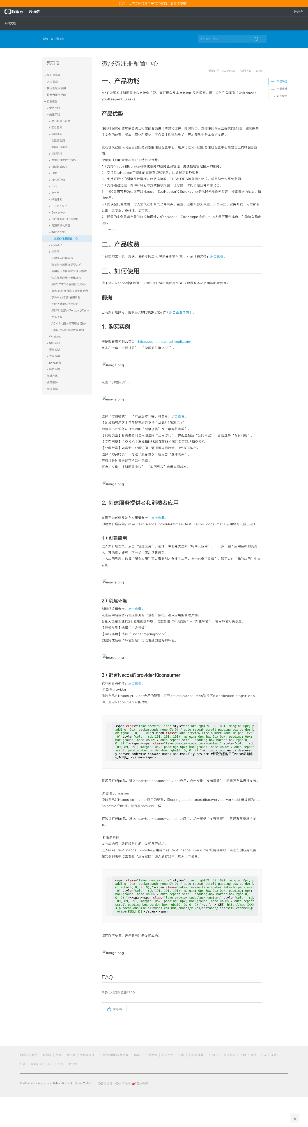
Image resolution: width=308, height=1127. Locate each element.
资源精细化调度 (60, 225)
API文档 (10, 23)
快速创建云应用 (56, 88)
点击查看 (216, 256)
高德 (254, 1054)
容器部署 (56, 134)
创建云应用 (58, 140)
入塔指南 (52, 81)
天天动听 (36, 1063)
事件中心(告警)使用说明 (65, 297)
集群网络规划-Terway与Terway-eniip (71, 310)
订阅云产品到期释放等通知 (67, 330)
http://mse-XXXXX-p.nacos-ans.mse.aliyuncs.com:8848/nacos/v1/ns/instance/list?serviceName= (184, 906)
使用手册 (54, 108)
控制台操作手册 (56, 94)
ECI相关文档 (59, 206)
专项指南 (52, 388)
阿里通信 (229, 1054)
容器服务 (52, 101)
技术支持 (124, 1083)
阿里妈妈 (151, 1054)
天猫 (59, 1054)
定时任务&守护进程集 (64, 219)
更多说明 (54, 349)
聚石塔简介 (53, 75)
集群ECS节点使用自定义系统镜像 (71, 284)
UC (263, 1054)
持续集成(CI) (59, 166)
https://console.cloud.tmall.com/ (164, 341)
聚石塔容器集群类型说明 (66, 264)
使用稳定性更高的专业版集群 (69, 271)
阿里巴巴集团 (29, 1054)
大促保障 (54, 356)
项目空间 (56, 127)
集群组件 (56, 153)
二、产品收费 (279, 88)
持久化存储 (58, 179)
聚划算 (71, 1054)
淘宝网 (46, 1054)
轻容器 (55, 251)
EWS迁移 (55, 362)
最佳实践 (54, 114)
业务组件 (52, 382)
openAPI (56, 245)
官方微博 (142, 1083)
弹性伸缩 (56, 199)
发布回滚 (56, 317)
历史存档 (54, 369)
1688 (137, 1054)
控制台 (298, 12)
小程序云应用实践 (62, 258)
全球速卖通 (87, 1054)
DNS (54, 186)
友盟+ (275, 1054)
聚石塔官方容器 (60, 121)
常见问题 (54, 343)
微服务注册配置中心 (66, 238)
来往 (50, 1063)
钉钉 (61, 1063)
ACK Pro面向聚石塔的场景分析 (70, 323)
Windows (55, 336)
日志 (54, 173)
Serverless (58, 212)
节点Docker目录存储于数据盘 (69, 290)
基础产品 (52, 375)
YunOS (213, 1054)
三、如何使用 (279, 96)
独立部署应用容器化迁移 (66, 277)
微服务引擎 (58, 232)
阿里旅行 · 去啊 (173, 1054)
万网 (243, 1054)
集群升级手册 (59, 147)
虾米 (23, 1063)
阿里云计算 (196, 1054)
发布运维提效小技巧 (63, 160)
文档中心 (48, 38)
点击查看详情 (179, 312)
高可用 (55, 192)
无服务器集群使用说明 (64, 304)
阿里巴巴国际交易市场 (114, 1054)
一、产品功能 (279, 81)
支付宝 (72, 1063)
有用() (114, 1008)
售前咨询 (107, 1083)
